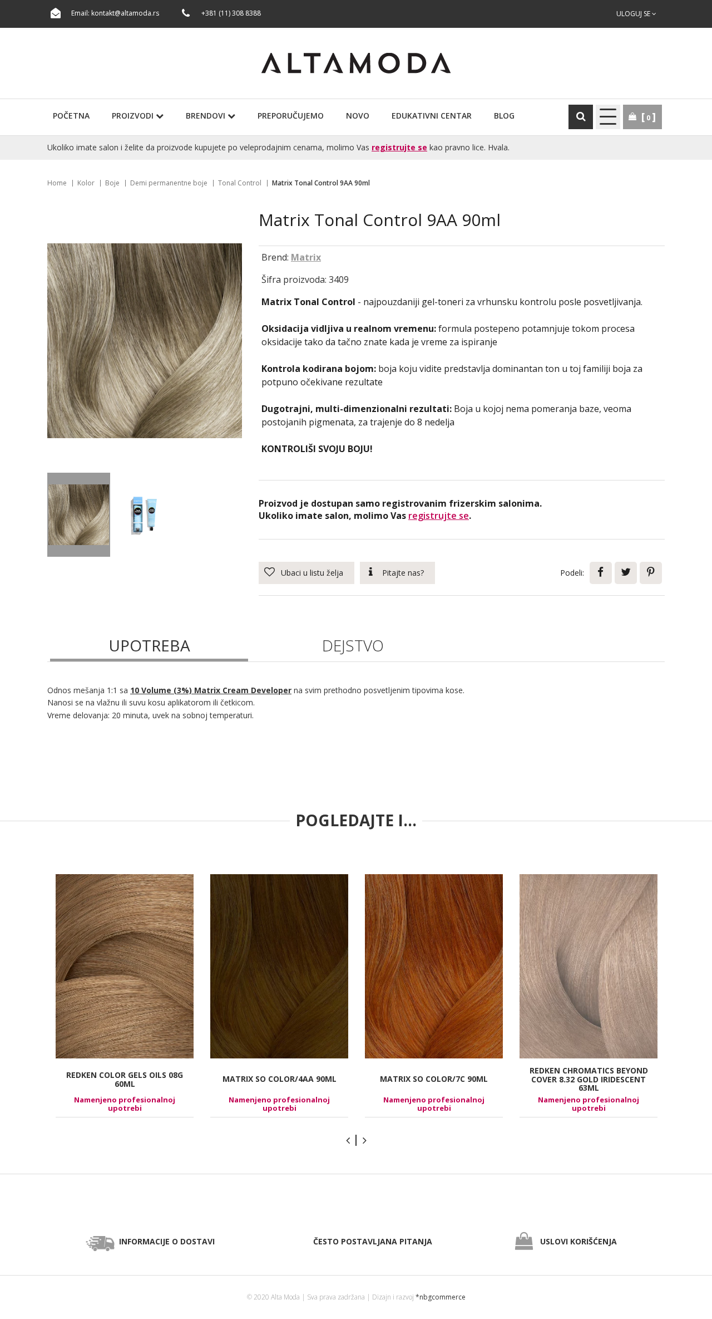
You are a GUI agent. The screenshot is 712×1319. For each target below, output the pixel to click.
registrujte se (399, 147)
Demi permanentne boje (168, 183)
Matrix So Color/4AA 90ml (279, 1079)
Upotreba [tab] (149, 645)
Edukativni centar (432, 115)
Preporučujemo (291, 115)
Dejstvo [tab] (353, 645)
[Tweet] (626, 573)
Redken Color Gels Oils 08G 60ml (124, 1079)
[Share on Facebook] (601, 573)
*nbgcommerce (441, 1297)
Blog (504, 115)
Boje (112, 183)
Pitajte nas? (403, 572)
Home (57, 183)
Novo (357, 115)
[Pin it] (651, 573)
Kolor (86, 183)
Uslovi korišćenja (578, 1241)
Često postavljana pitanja (372, 1241)
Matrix (306, 257)
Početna (71, 115)
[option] (124, 996)
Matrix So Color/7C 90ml (434, 1079)
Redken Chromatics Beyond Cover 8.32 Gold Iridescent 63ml (589, 1079)
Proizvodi (134, 115)
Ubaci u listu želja (312, 572)
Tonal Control (239, 183)
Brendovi (207, 115)
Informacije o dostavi (167, 1241)
